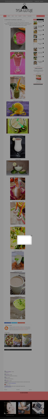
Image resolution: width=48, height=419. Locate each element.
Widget (25, 244)
